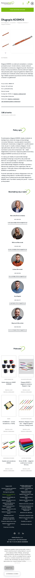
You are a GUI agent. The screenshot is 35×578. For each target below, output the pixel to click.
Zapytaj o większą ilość (20, 94)
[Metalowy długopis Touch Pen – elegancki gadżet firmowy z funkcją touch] (26, 406)
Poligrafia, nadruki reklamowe (26, 509)
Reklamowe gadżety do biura (8, 498)
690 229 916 (17, 273)
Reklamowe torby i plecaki (26, 503)
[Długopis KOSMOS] (5, 34)
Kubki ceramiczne (8, 379)
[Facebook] (13, 533)
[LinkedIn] (22, 533)
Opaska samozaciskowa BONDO (8, 462)
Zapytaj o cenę (8, 390)
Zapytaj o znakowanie (13, 99)
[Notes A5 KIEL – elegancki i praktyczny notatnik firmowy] (26, 445)
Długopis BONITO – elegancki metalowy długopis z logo (26, 384)
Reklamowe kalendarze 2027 (8, 524)
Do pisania (4, 57)
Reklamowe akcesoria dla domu (9, 512)
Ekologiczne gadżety (8, 492)
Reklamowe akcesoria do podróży (9, 500)
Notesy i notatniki (26, 458)
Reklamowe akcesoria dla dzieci (9, 509)
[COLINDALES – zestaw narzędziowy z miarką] (8, 406)
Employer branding (9, 527)
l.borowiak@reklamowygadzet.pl (17, 276)
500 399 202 (17, 219)
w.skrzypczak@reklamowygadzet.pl (17, 222)
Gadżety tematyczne (26, 524)
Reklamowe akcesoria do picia (26, 500)
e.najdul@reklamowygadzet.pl (17, 303)
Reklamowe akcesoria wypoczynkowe (9, 503)
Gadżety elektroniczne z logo (26, 498)
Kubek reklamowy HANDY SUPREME (9, 383)
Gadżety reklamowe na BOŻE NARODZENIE (26, 486)
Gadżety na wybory (26, 521)
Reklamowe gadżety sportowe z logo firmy (9, 518)
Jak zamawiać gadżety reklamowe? (10, 101)
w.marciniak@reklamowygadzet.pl (17, 249)
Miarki (8, 418)
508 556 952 (17, 327)
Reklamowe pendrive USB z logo (26, 518)
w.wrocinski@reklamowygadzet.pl (17, 330)
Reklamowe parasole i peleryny (9, 506)
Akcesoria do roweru (8, 458)
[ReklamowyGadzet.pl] (7, 3)
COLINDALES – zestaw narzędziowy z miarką (9, 422)
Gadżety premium (9, 515)
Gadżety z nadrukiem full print (26, 489)
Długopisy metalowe (26, 379)
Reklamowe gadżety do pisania (8, 495)
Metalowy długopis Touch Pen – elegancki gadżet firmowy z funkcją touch (26, 423)
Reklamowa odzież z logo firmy (26, 495)
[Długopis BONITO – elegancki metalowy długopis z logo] (26, 366)
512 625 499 (17, 246)
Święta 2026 (9, 486)
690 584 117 (17, 300)
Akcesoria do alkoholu (26, 512)
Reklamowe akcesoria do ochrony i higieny (26, 506)
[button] (5, 53)
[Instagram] (18, 533)
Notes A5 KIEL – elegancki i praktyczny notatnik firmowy (26, 462)
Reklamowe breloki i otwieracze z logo (26, 492)
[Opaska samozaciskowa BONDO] (8, 445)
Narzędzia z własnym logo (26, 515)
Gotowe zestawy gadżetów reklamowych (9, 489)
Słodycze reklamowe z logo (8, 521)
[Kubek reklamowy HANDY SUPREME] (8, 366)
